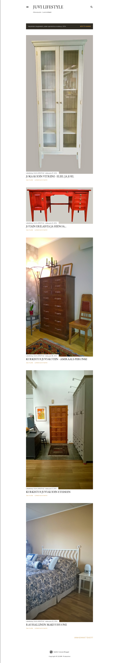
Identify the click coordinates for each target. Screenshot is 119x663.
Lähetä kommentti (41, 180)
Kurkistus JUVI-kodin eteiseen (48, 492)
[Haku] (91, 6)
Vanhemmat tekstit (83, 638)
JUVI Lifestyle (48, 7)
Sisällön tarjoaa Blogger (61, 652)
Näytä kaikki (85, 26)
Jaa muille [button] (29, 180)
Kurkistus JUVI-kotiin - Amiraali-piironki (56, 359)
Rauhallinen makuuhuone (46, 624)
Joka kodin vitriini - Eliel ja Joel (50, 176)
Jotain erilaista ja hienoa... (46, 226)
